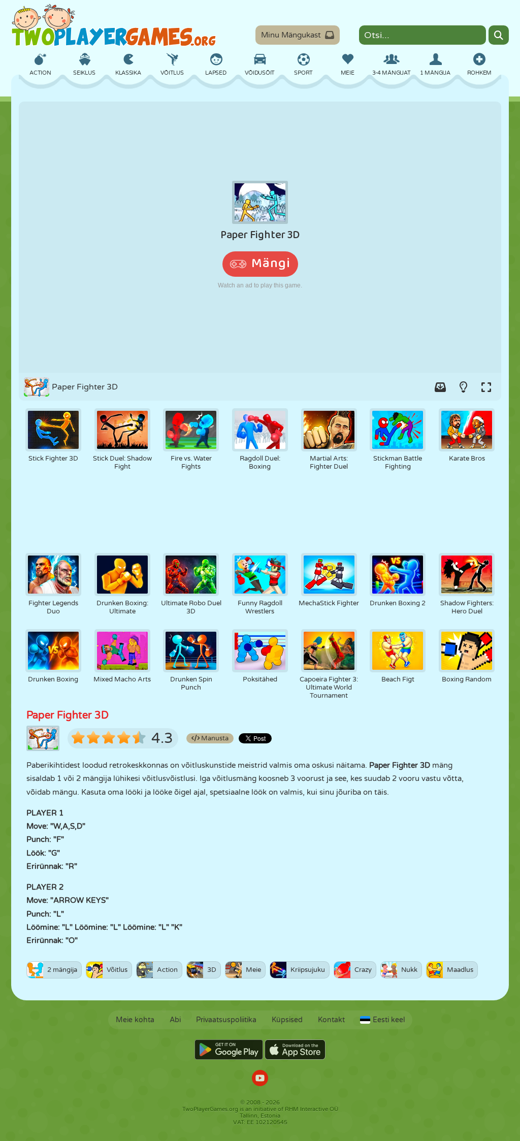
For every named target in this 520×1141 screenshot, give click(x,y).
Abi (175, 1020)
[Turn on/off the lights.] (463, 387)
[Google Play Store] (228, 1049)
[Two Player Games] (113, 25)
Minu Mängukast (291, 35)
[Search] (499, 35)
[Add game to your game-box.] (440, 387)
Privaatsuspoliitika (226, 1020)
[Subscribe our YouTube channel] (260, 1079)
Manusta (214, 738)
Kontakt (331, 1020)
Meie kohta (135, 1020)
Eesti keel (389, 1020)
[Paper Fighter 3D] (260, 237)
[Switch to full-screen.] (486, 387)
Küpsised (287, 1020)
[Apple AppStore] (295, 1049)
